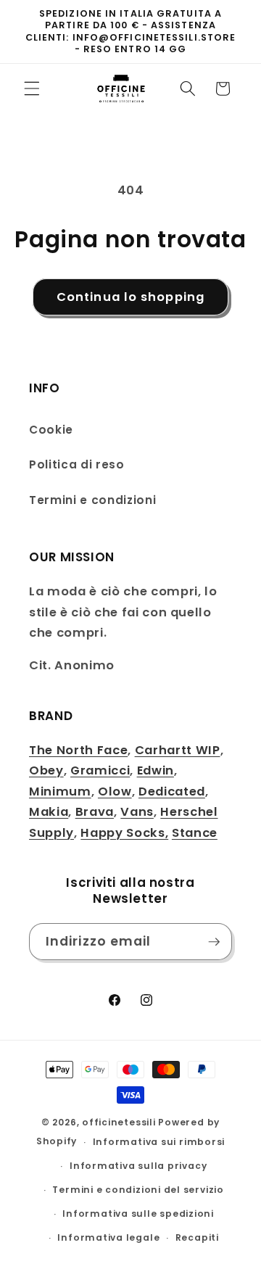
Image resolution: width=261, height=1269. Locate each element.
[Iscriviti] (213, 942)
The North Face (78, 750)
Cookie (51, 429)
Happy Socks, (124, 832)
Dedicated (171, 791)
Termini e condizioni (92, 500)
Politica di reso (77, 464)
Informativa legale (108, 1237)
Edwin (155, 770)
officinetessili (119, 1122)
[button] (31, 88)
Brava (94, 811)
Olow (115, 791)
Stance (195, 832)
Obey (46, 770)
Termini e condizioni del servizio (137, 1189)
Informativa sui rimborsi (159, 1142)
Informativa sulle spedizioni (138, 1213)
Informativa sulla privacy (138, 1166)
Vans (137, 811)
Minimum (60, 791)
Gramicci (100, 770)
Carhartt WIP (177, 750)
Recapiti (197, 1237)
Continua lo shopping (130, 297)
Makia (48, 811)
